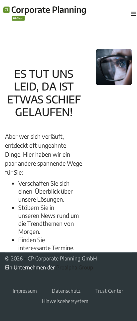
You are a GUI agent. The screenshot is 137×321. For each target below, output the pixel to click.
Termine (62, 247)
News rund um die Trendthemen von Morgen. (48, 224)
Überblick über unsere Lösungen (45, 195)
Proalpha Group (74, 267)
